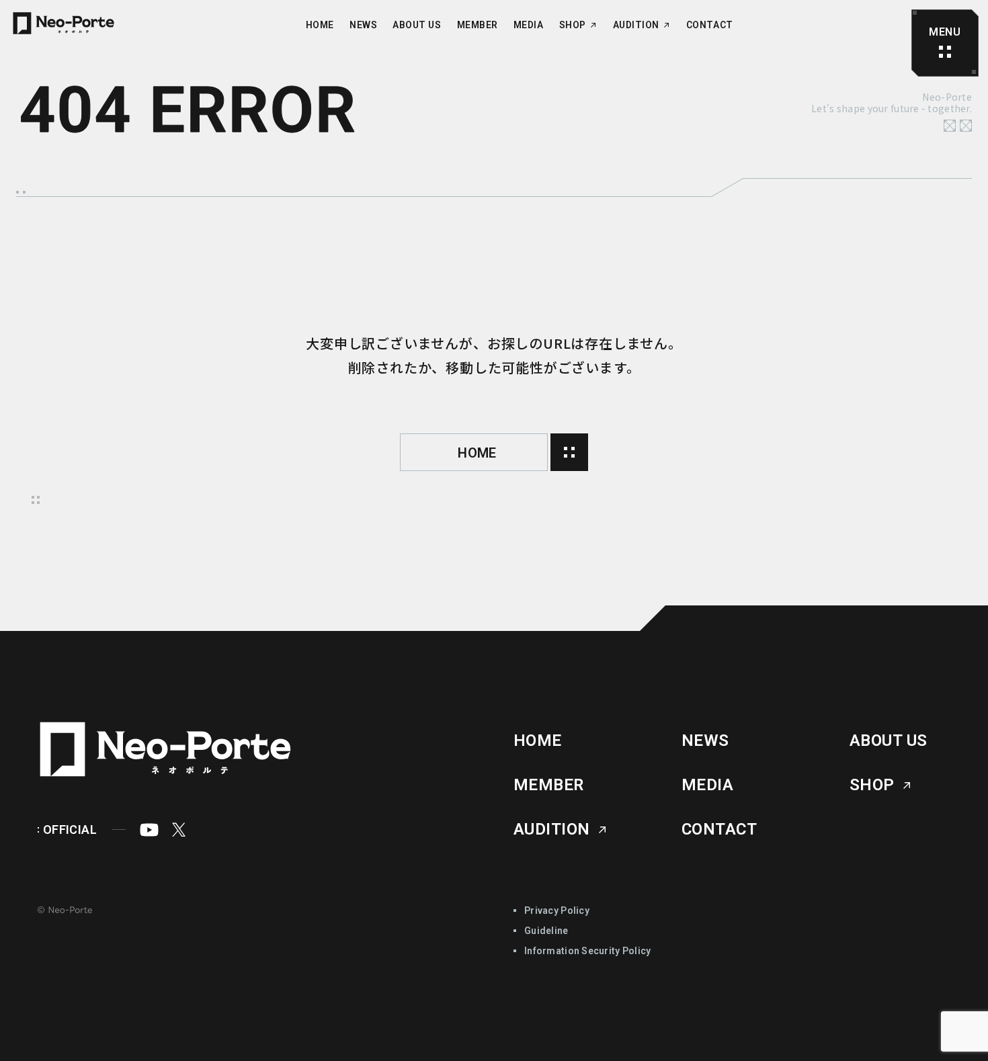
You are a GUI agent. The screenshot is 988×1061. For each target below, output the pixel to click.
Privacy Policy (556, 910)
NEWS (363, 25)
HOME (320, 25)
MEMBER (477, 25)
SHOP (572, 25)
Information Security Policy (587, 951)
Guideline (546, 930)
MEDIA (528, 25)
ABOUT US (417, 25)
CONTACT (709, 25)
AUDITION (636, 25)
